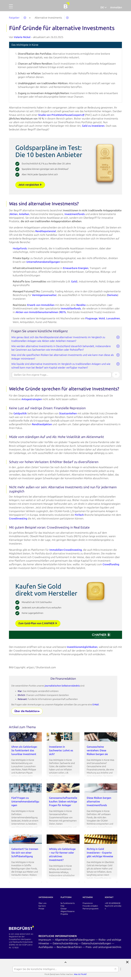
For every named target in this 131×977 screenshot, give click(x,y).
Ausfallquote (46, 947)
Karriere (42, 906)
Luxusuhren (113, 318)
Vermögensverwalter (44, 295)
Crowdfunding (111, 564)
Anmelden (116, 7)
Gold (74, 281)
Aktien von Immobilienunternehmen (36, 312)
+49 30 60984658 (112, 903)
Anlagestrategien (31, 399)
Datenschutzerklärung (65, 943)
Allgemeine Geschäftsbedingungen (75, 939)
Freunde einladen (90, 906)
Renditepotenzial (45, 231)
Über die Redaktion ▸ (27, 711)
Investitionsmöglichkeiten (82, 646)
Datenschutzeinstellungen (96, 943)
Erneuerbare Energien (75, 268)
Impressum (45, 939)
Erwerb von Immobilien (40, 305)
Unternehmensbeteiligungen (43, 261)
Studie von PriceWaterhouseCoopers (60, 114)
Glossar (64, 909)
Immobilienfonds (71, 308)
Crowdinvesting (18, 518)
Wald (102, 318)
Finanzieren (88, 903)
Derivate (112, 295)
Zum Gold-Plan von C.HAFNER (36, 623)
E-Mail (95, 704)
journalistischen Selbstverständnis (62, 685)
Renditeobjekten (42, 424)
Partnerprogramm (90, 909)
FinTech (79, 514)
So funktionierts (68, 903)
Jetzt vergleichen (29, 184)
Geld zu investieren (93, 125)
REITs (63, 312)
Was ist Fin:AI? (80, 974)
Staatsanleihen (68, 413)
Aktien (14, 214)
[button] (11, 8)
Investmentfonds (75, 214)
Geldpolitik (20, 413)
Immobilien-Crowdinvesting (65, 549)
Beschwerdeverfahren (69, 947)
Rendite (81, 305)
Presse (41, 909)
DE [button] (102, 7)
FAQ (62, 906)
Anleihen (24, 214)
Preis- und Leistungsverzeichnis (103, 947)
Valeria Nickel (22, 37)
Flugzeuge (91, 318)
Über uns (42, 903)
